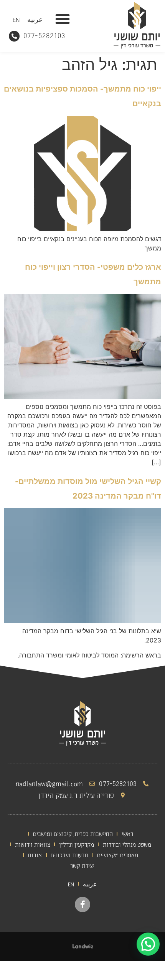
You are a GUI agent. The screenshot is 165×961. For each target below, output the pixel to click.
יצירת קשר (82, 865)
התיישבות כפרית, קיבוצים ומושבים (73, 833)
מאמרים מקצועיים (117, 854)
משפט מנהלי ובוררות (127, 844)
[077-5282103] (14, 36)
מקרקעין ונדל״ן (76, 844)
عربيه (35, 19)
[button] (62, 18)
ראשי (127, 833)
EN (16, 19)
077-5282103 (44, 35)
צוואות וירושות (32, 844)
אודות (35, 854)
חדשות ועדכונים (69, 854)
